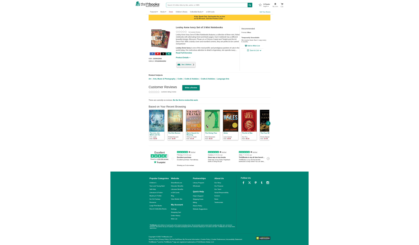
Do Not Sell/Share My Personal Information (185, 239)
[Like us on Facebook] (243, 182)
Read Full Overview (184, 53)
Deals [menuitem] (171, 12)
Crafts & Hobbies (192, 79)
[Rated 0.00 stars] (181, 32)
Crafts (180, 79)
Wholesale (196, 186)
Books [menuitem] (163, 12)
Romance (152, 202)
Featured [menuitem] (153, 12)
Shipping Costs (198, 199)
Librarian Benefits (177, 189)
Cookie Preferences (218, 239)
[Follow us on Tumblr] (261, 182)
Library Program (198, 183)
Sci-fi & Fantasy (154, 199)
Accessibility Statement (234, 239)
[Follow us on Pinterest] (255, 182)
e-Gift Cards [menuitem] (210, 12)
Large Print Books (155, 205)
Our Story (217, 183)
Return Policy (197, 206)
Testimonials (218, 202)
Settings (174, 209)
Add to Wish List (253, 46)
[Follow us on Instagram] (267, 182)
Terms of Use (153, 239)
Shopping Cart (176, 212)
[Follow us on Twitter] (249, 182)
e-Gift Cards (175, 192)
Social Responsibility (221, 192)
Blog (172, 196)
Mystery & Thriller (155, 196)
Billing (195, 202)
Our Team (217, 189)
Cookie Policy (205, 239)
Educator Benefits (177, 186)
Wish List (174, 219)
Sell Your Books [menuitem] (265, 12)
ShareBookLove (176, 183)
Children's (152, 183)
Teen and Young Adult (157, 186)
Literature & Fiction (156, 192)
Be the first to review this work (185, 100)
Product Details (182, 57)
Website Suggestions (200, 209)
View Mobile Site (176, 199)
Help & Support (198, 196)
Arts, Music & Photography (164, 79)
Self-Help (152, 189)
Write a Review (191, 88)
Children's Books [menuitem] (181, 12)
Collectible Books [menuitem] (196, 12)
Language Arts (223, 79)
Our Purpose (218, 186)
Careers (217, 196)
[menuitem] (266, 4)
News (216, 199)
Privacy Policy (164, 239)
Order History (175, 215)
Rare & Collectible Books (158, 209)
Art (150, 79)
